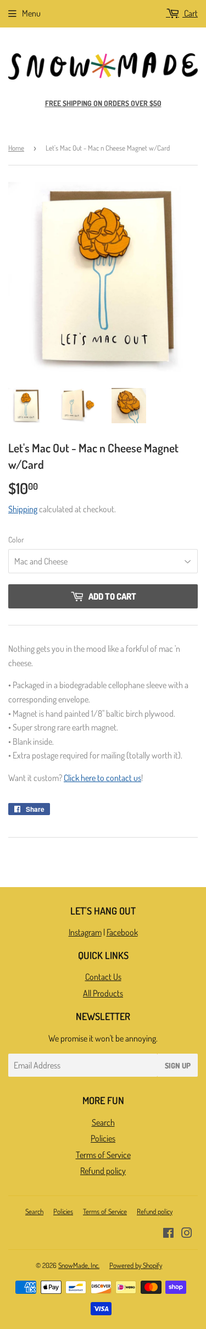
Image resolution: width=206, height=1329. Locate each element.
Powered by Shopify (135, 1265)
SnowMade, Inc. (78, 1265)
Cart (190, 13)
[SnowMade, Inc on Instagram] (186, 1233)
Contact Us (103, 976)
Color (16, 539)
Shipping (22, 508)
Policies (103, 1138)
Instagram (85, 932)
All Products (103, 993)
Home (16, 147)
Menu (31, 13)
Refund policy (103, 1170)
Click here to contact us (102, 777)
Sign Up (178, 1065)
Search (103, 1122)
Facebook (122, 932)
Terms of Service (103, 1154)
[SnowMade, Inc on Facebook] (168, 1233)
